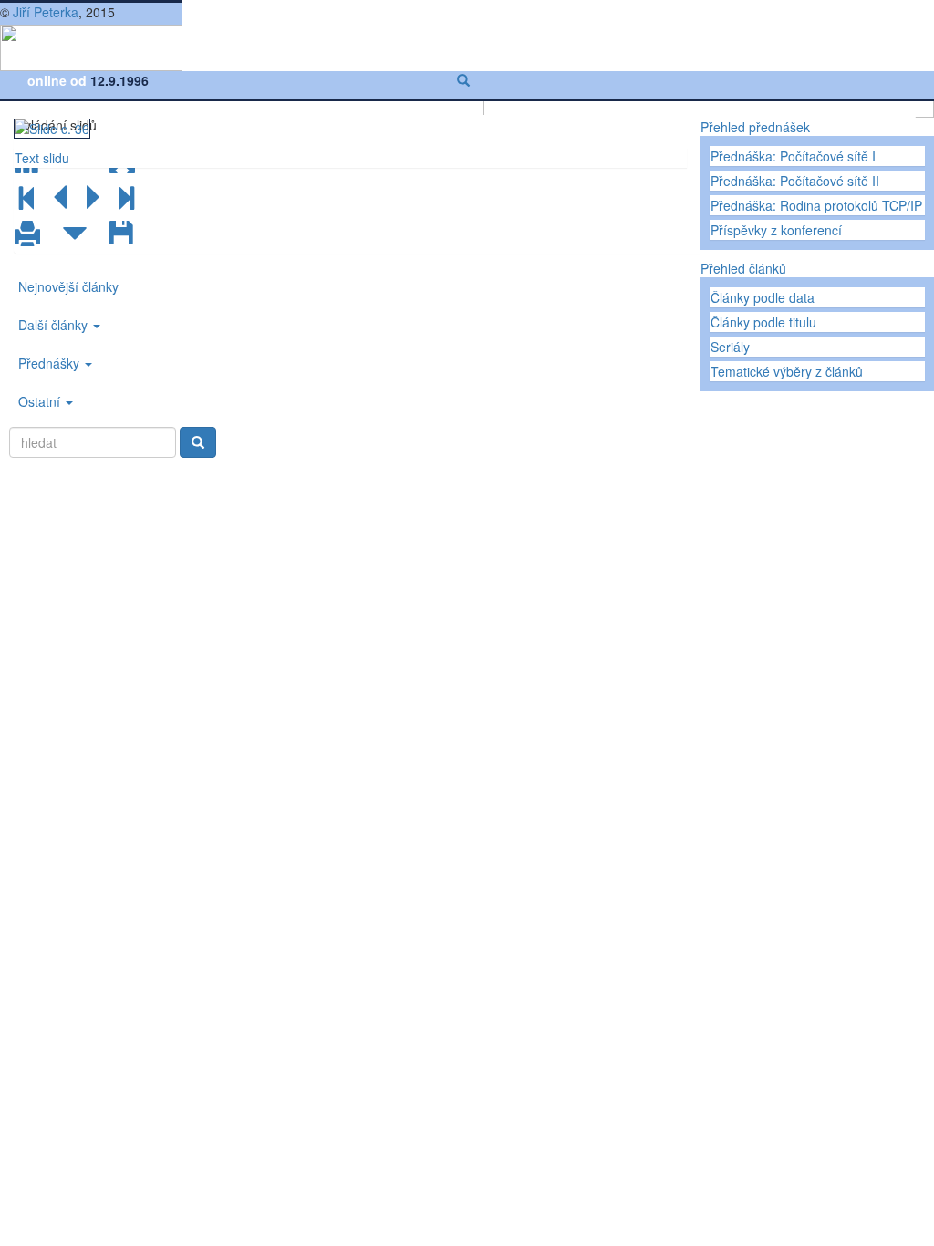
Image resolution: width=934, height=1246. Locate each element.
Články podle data (763, 297)
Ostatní (41, 401)
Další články (54, 325)
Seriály (730, 346)
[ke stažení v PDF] (122, 234)
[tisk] (27, 234)
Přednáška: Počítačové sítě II (795, 180)
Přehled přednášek (755, 127)
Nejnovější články (68, 286)
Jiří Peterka (45, 12)
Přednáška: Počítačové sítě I (793, 156)
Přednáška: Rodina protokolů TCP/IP (816, 205)
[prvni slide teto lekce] (27, 198)
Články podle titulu (763, 322)
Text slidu (42, 158)
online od (58, 80)
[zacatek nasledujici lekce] (75, 234)
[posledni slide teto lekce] (126, 198)
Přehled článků (743, 268)
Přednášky (50, 363)
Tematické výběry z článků (787, 371)
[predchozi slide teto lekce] (60, 198)
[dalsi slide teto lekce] (93, 198)
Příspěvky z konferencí (776, 230)
